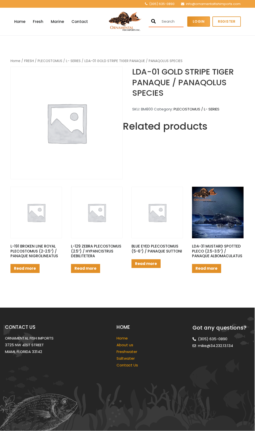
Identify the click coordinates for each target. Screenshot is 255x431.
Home (19, 21)
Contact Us (127, 365)
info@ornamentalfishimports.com (213, 3)
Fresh (38, 21)
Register (226, 21)
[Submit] (153, 21)
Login (199, 21)
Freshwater (127, 351)
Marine (57, 21)
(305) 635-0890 (162, 3)
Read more (25, 268)
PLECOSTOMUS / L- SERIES (59, 61)
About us (125, 344)
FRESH (29, 61)
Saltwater (126, 358)
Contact (79, 21)
